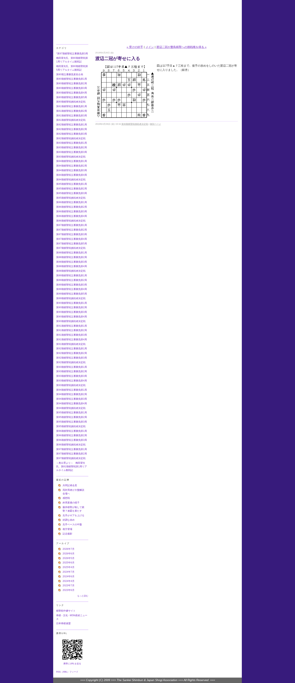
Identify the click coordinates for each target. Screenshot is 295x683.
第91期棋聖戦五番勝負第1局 (71, 325)
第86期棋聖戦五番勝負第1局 (71, 202)
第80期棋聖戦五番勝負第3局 (71, 88)
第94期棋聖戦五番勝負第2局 (71, 394)
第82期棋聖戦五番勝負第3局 (71, 133)
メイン (149, 47)
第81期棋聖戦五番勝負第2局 (71, 111)
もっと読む (82, 596)
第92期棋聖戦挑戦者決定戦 (70, 362)
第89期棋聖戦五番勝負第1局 (71, 275)
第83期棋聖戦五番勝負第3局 (71, 152)
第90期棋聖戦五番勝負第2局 (71, 307)
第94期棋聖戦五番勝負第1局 (71, 389)
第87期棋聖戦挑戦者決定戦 (70, 248)
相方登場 (67, 529)
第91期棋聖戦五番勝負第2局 (71, 330)
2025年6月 (68, 562)
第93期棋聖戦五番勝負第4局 (71, 380)
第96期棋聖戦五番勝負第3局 (71, 440)
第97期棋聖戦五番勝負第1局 (71, 449)
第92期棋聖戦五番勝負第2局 (71, 353)
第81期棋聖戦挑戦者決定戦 (70, 120)
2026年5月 (68, 558)
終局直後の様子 (71, 502)
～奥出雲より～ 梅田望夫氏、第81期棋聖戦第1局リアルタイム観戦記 (71, 466)
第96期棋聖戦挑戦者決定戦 (70, 444)
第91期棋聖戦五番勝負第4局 (71, 339)
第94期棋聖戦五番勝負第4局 (71, 403)
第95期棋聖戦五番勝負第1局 (71, 412)
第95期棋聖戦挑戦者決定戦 (70, 426)
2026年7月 (68, 549)
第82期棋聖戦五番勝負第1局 (71, 124)
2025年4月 (68, 567)
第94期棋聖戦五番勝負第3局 (71, 398)
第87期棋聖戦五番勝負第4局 (71, 239)
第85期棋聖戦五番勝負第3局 (71, 193)
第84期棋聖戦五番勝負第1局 (71, 161)
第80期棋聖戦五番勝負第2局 (71, 83)
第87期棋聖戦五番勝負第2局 (71, 229)
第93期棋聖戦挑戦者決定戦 (70, 385)
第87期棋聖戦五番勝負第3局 (71, 234)
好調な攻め (69, 519)
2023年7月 (68, 585)
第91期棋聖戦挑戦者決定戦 (70, 344)
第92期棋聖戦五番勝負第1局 (71, 348)
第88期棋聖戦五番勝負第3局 (71, 261)
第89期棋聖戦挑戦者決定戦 (70, 298)
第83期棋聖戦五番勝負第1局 (71, 142)
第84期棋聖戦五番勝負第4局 (71, 175)
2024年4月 (68, 581)
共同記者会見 (70, 485)
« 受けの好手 (135, 47)
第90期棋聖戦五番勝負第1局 (71, 303)
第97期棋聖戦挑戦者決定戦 (70, 458)
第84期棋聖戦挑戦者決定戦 (70, 179)
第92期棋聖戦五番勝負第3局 (71, 357)
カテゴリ (61, 48)
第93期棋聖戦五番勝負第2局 (71, 371)
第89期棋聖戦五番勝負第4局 (71, 289)
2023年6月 (68, 590)
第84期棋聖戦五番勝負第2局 (71, 165)
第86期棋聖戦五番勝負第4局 (71, 216)
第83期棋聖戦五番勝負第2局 (71, 147)
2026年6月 (68, 553)
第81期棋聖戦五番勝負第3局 (71, 115)
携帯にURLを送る (72, 663)
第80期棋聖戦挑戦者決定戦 (70, 101)
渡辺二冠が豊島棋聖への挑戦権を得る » (181, 47)
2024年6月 (68, 576)
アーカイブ (62, 543)
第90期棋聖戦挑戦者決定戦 (70, 321)
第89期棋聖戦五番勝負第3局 (71, 284)
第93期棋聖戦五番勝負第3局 (71, 376)
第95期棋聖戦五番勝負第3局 (71, 421)
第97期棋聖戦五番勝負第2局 (71, 453)
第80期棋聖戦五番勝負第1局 (71, 78)
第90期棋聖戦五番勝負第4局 (71, 316)
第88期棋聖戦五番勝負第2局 (71, 257)
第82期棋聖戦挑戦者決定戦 (70, 138)
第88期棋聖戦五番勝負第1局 (71, 252)
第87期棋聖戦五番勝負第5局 (71, 243)
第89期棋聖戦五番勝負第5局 (71, 293)
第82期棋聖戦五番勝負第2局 (71, 129)
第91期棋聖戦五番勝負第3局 (71, 334)
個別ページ (155, 124)
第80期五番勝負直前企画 (69, 74)
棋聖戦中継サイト (65, 610)
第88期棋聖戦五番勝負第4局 (71, 266)
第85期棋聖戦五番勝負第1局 (71, 184)
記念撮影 (67, 533)
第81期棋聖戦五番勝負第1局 (71, 106)
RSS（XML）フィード (67, 672)
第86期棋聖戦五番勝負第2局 (71, 206)
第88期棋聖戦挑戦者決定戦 (70, 270)
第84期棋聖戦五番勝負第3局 (71, 170)
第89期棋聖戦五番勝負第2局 (71, 280)
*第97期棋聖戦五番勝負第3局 (72, 53)
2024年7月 (68, 571)
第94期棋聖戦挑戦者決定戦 (70, 408)
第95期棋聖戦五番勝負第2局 (71, 417)
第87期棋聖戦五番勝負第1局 (71, 225)
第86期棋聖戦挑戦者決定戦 (70, 220)
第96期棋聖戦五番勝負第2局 (71, 435)
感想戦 (66, 498)
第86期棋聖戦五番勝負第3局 (71, 211)
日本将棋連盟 (63, 623)
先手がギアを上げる (73, 515)
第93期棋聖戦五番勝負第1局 (71, 367)
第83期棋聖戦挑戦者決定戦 (70, 156)
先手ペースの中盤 (72, 524)
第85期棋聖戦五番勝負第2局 (71, 188)
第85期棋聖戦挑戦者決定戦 (70, 197)
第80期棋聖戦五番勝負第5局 (71, 97)
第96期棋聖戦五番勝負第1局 (71, 431)
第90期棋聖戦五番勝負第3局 (71, 312)
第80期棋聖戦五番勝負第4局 (71, 92)
